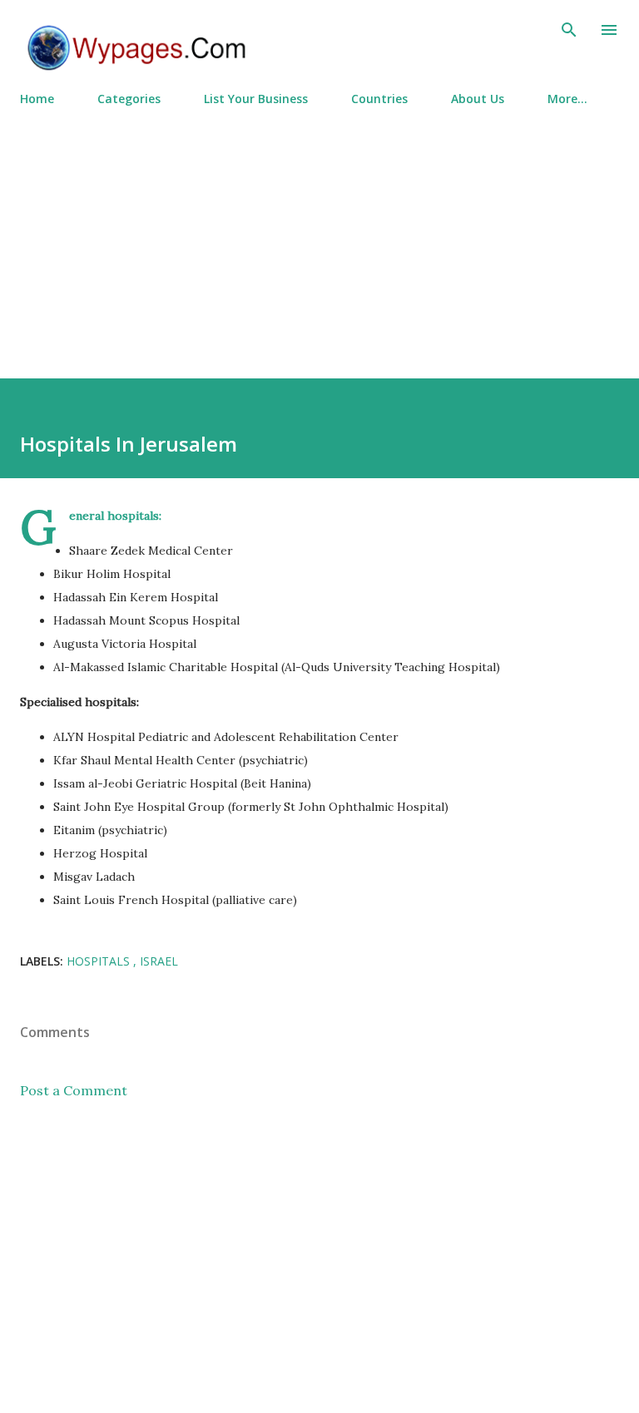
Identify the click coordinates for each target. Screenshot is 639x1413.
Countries (379, 98)
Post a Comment (73, 1090)
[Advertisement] (319, 235)
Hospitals (100, 961)
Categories (129, 98)
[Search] (569, 30)
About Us (477, 98)
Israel (159, 961)
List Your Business (256, 98)
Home (37, 98)
